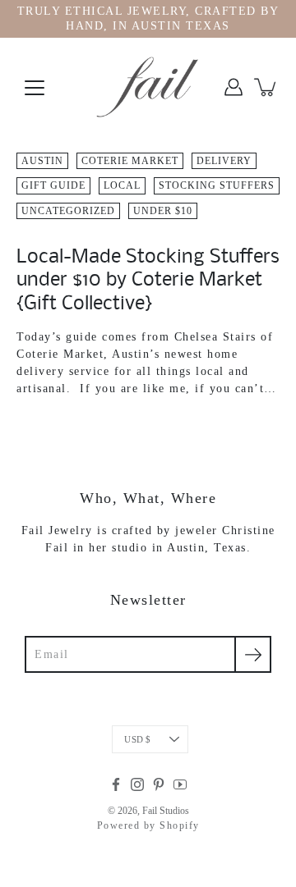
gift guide (53, 185)
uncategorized (68, 211)
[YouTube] (180, 784)
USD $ (137, 739)
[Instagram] (137, 784)
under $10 (162, 211)
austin (42, 161)
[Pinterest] (158, 784)
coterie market (129, 161)
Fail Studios (165, 810)
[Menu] (34, 88)
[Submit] (252, 654)
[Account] (233, 87)
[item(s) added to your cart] (266, 87)
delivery (224, 161)
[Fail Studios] (148, 87)
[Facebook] (116, 784)
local (122, 185)
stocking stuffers (217, 185)
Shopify (180, 825)
